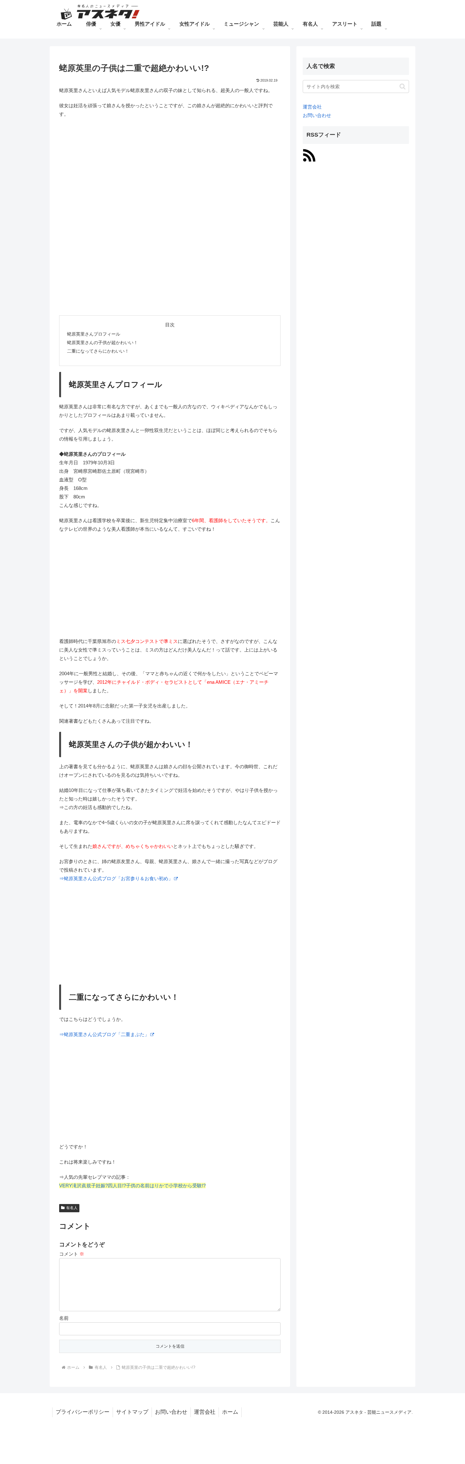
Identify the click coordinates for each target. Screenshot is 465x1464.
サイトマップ (132, 1412)
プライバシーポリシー (82, 1412)
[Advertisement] (170, 169)
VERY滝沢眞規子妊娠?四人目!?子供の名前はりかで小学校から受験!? (132, 1185)
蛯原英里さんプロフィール (93, 334)
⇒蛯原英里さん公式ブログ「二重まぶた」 (104, 1034)
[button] (402, 86)
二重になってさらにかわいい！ (98, 351)
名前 (64, 1318)
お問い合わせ (317, 115)
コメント (71, 1254)
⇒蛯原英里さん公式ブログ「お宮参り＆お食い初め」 (116, 878)
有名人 (72, 1208)
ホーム (230, 1412)
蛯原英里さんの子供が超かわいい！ (102, 342)
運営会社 (312, 106)
